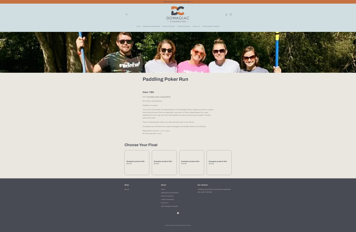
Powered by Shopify (186, 225)
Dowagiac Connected (174, 225)
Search (127, 189)
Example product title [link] (136, 161)
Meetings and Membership (170, 192)
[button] (127, 14)
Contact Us (164, 203)
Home (163, 189)
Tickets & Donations (167, 199)
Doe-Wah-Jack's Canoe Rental (158, 97)
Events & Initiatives (167, 196)
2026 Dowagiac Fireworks (169, 206)
